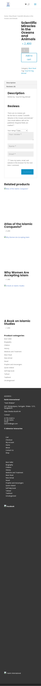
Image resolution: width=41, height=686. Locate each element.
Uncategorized (9, 380)
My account (10, 442)
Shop (7, 453)
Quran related (9, 368)
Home (6, 16)
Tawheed (7, 377)
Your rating (12, 130)
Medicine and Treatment (13, 352)
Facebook (10, 506)
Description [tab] (11, 83)
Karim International (13, 673)
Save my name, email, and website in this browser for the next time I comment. (20, 162)
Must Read (12, 16)
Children (7, 345)
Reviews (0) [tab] (10, 86)
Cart (7, 437)
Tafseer (7, 374)
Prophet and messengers (13, 364)
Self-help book (9, 371)
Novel (6, 361)
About (8, 448)
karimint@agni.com (11, 424)
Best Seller (8, 339)
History (6, 348)
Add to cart (29, 57)
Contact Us (10, 450)
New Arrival (8, 358)
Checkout (9, 440)
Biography (7, 342)
